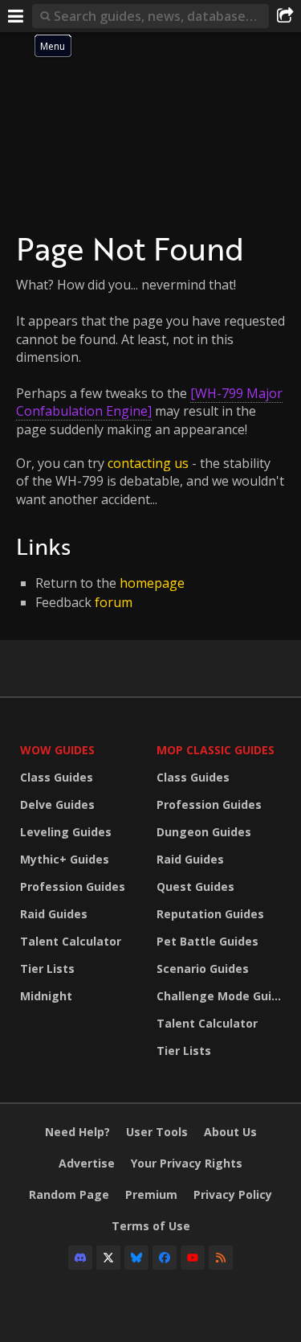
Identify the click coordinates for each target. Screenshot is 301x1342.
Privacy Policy (232, 1194)
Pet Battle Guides (207, 941)
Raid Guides (53, 913)
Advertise (87, 1163)
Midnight (46, 995)
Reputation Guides (210, 913)
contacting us (148, 463)
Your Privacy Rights (186, 1163)
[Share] (285, 16)
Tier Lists (47, 968)
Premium (151, 1194)
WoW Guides (57, 749)
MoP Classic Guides (216, 749)
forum (113, 602)
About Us (230, 1131)
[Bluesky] (136, 1258)
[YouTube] (193, 1258)
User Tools (157, 1131)
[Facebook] (165, 1258)
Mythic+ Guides (64, 859)
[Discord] (80, 1258)
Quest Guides (195, 886)
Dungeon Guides (204, 831)
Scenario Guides (203, 968)
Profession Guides (72, 886)
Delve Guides (57, 804)
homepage (152, 583)
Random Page (69, 1194)
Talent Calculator (70, 941)
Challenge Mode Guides (221, 995)
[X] (108, 1258)
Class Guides (56, 777)
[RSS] (221, 1258)
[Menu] (16, 16)
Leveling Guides (66, 831)
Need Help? (77, 1131)
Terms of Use (151, 1225)
